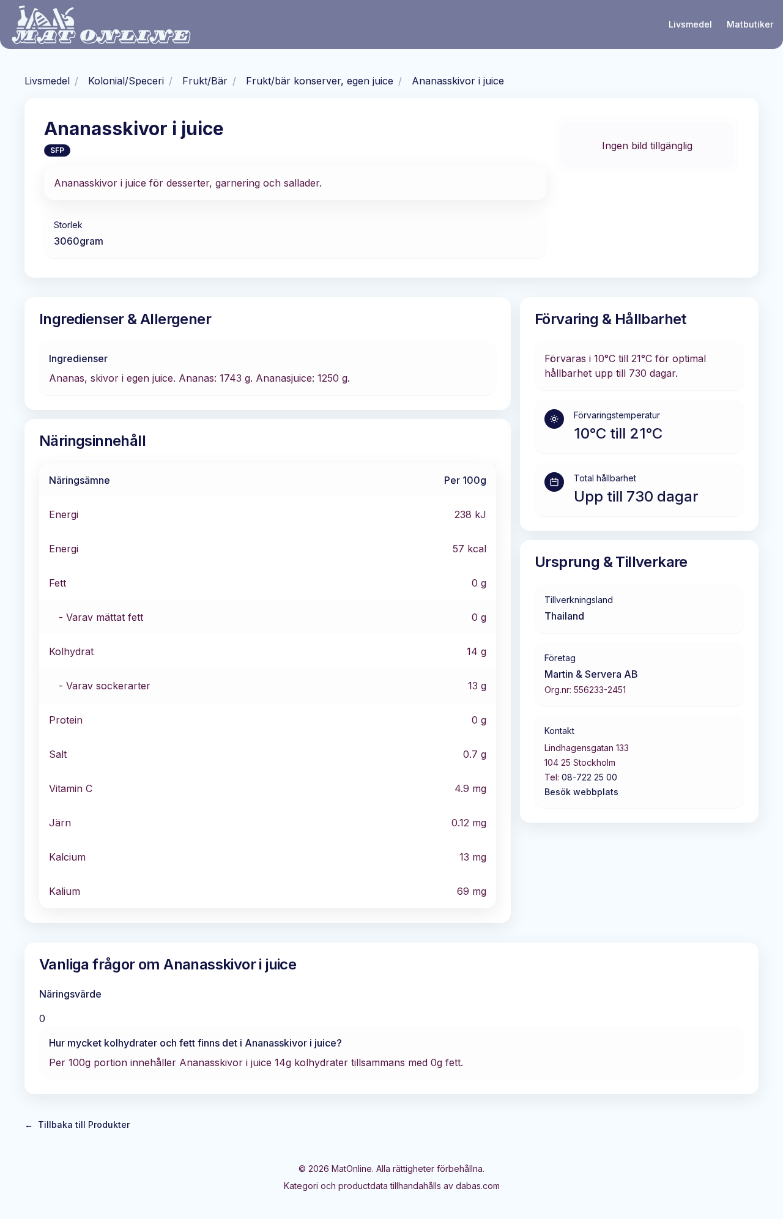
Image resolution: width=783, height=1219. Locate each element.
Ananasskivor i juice (458, 81)
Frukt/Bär (205, 81)
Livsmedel (690, 24)
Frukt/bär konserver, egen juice (319, 81)
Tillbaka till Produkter (77, 1124)
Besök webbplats (581, 792)
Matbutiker (750, 24)
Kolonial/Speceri (126, 81)
